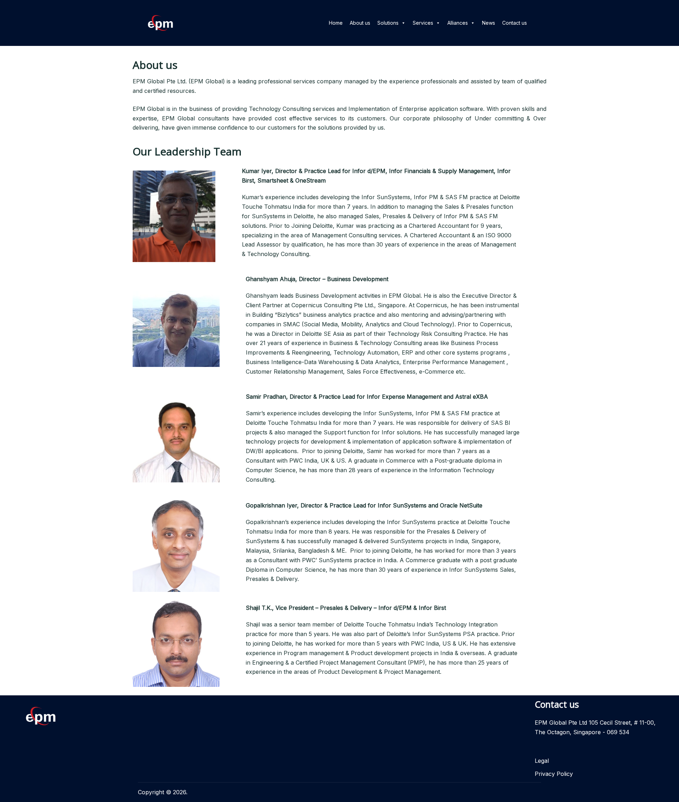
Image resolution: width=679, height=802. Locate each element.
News (488, 23)
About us (360, 23)
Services (423, 23)
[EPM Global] (160, 22)
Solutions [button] (388, 23)
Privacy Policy (554, 773)
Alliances (457, 23)
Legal (542, 760)
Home (336, 23)
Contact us (514, 23)
